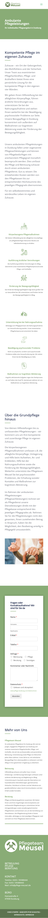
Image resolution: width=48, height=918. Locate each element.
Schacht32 (36, 912)
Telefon (14, 644)
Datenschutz (16, 684)
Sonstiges (30, 660)
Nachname (14, 631)
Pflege (30, 657)
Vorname (13, 624)
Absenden (16, 696)
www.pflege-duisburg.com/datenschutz (23, 691)
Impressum (30, 915)
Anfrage (14, 654)
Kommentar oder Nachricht (22, 666)
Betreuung (17, 657)
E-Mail (13, 635)
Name (13, 617)
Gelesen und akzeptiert (23, 687)
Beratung (17, 660)
